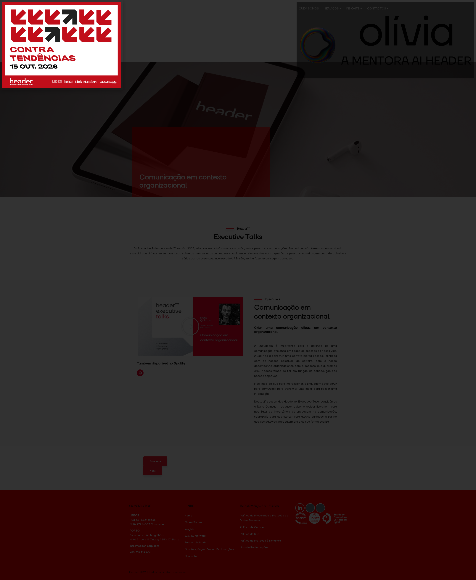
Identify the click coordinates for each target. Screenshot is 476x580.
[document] (238, 290)
